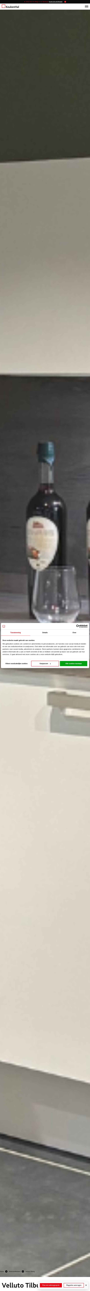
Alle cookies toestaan (73, 663)
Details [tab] (45, 632)
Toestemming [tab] (15, 632)
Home (2, 1271)
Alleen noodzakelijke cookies (16, 663)
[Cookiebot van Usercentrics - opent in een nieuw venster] (77, 626)
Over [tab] (74, 632)
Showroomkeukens (14, 1271)
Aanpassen (44, 663)
